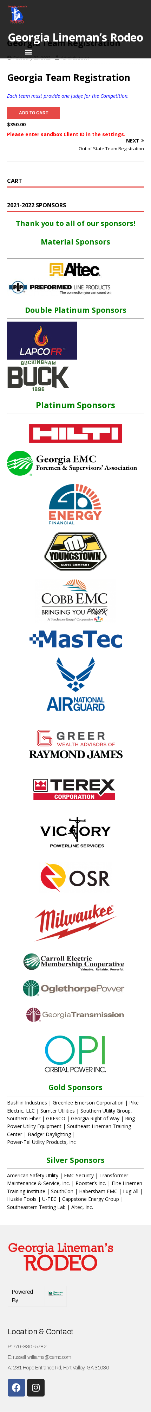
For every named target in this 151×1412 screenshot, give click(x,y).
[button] (28, 51)
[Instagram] (36, 1388)
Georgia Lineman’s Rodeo (76, 37)
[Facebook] (16, 1388)
